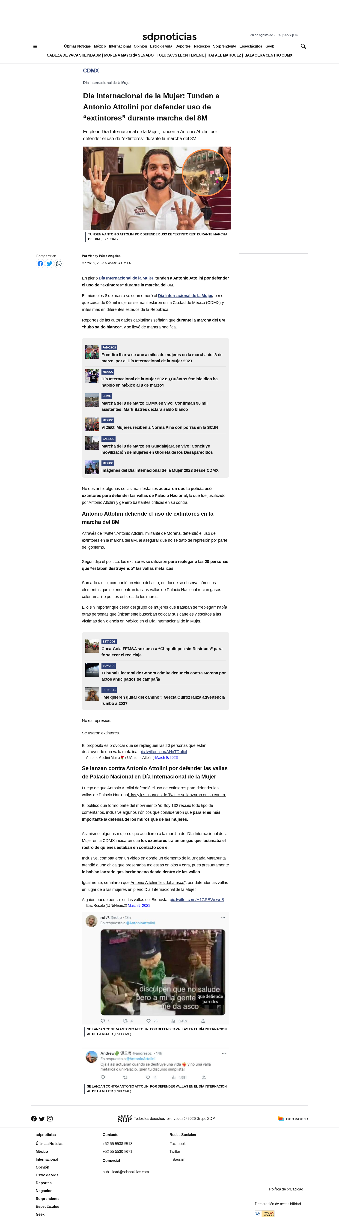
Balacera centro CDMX (268, 55)
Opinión (140, 46)
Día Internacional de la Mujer (107, 83)
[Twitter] (49, 263)
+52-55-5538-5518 (117, 1144)
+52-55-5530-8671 (117, 1152)
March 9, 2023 (166, 758)
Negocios (202, 46)
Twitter (175, 1152)
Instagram (177, 1159)
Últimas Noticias (77, 46)
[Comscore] (293, 1119)
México (100, 46)
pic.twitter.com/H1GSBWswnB (197, 899)
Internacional (120, 46)
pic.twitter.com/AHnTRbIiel (163, 751)
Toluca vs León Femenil (181, 55)
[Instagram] (50, 1119)
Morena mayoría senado (128, 55)
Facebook (177, 1144)
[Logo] (169, 37)
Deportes (183, 46)
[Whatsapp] (58, 263)
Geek (269, 46)
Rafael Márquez (224, 55)
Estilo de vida (161, 46)
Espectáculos (250, 46)
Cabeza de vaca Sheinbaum (74, 55)
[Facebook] (40, 263)
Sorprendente (224, 46)
